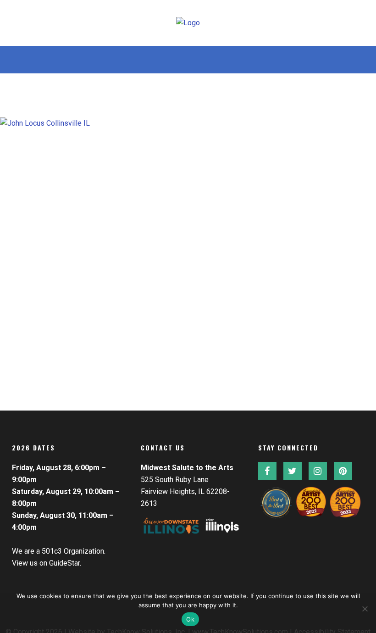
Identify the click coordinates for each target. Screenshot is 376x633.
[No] (364, 608)
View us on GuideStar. (46, 563)
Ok (190, 619)
